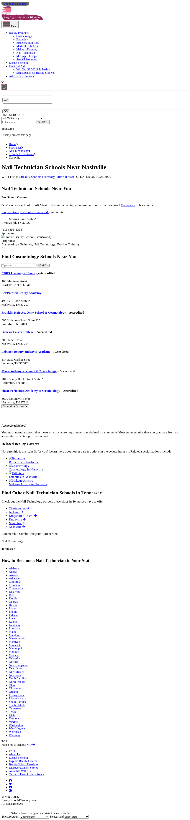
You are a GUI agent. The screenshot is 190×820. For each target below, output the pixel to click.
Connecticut (16, 588)
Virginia (13, 721)
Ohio (12, 685)
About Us (14, 754)
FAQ (12, 751)
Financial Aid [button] (17, 66)
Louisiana (14, 628)
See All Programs (26, 59)
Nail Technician (25, 52)
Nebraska (14, 658)
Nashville (15, 527)
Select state (56, 816)
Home (12, 144)
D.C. (12, 595)
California (15, 581)
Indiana (13, 615)
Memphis (15, 523)
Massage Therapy (26, 56)
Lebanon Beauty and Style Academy (26, 351)
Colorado (14, 585)
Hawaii (13, 605)
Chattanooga (17, 508)
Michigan (14, 641)
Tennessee (15, 708)
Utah (12, 715)
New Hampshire (18, 665)
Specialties (15, 147)
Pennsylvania (16, 695)
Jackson (14, 512)
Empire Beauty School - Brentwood (25, 212)
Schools (14, 406)
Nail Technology (19, 150)
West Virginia (17, 728)
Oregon (13, 691)
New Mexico (16, 671)
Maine (12, 631)
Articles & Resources (21, 76)
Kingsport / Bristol (21, 516)
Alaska (13, 571)
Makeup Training (26, 49)
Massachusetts (17, 638)
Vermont (14, 718)
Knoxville (16, 519)
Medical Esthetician (27, 46)
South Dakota (17, 705)
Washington (16, 725)
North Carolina (18, 678)
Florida (13, 598)
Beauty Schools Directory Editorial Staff (47, 177)
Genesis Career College (18, 332)
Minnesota (15, 645)
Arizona (13, 575)
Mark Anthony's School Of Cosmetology (29, 371)
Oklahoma (15, 688)
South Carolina (18, 701)
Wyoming (14, 735)
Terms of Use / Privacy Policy (26, 774)
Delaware (14, 591)
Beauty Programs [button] (19, 32)
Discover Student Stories (23, 767)
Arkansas (14, 578)
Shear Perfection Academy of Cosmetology (31, 390)
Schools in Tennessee (21, 154)
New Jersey (16, 668)
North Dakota (17, 681)
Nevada (13, 661)
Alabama (14, 568)
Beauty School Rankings (23, 764)
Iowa (12, 618)
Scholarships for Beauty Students (35, 72)
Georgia (13, 601)
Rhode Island (16, 698)
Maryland (14, 635)
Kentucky (14, 625)
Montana (14, 655)
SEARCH (43, 122)
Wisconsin (15, 731)
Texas (12, 711)
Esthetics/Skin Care (27, 42)
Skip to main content (15, 3)
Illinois (13, 611)
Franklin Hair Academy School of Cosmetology (34, 312)
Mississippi (15, 648)
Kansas (13, 621)
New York (15, 675)
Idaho (12, 608)
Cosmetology (24, 36)
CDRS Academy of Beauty (19, 273)
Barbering (22, 39)
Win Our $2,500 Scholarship (33, 69)
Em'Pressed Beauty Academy (21, 293)
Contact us (128, 205)
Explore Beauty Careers (23, 761)
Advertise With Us (20, 771)
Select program (10, 816)
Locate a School (18, 62)
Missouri (14, 651)
